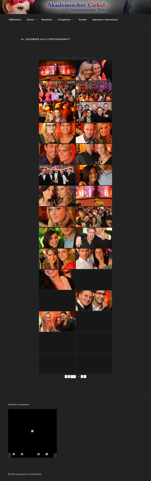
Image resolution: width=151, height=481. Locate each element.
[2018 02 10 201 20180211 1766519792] (50, 455)
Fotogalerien (64, 19)
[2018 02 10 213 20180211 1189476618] (17, 455)
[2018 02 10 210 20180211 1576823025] (41, 455)
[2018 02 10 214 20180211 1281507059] (33, 456)
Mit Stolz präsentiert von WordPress (24, 474)
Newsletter (47, 19)
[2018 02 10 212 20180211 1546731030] (25, 455)
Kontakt (83, 19)
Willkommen (15, 19)
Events (30, 19)
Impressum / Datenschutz (105, 19)
